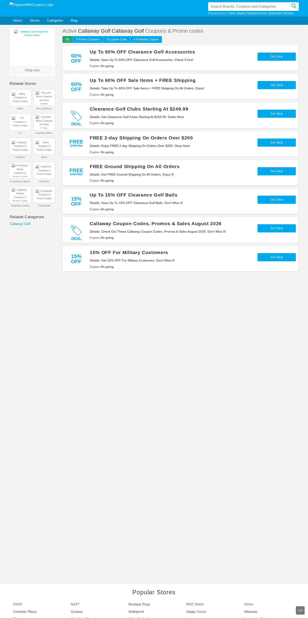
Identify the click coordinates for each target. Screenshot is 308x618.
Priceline (288, 13)
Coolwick (20, 157)
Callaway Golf (20, 224)
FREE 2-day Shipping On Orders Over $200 (141, 137)
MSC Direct (195, 604)
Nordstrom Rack (257, 13)
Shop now (32, 70)
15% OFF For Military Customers (129, 252)
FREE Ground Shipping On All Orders (134, 166)
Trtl (20, 133)
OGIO (17, 604)
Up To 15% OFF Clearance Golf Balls (133, 194)
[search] (294, 6)
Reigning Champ (20, 205)
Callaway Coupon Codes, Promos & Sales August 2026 (156, 223)
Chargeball (44, 205)
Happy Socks (196, 611)
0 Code (117, 39)
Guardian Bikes (44, 133)
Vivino (248, 604)
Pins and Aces (44, 108)
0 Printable (146, 39)
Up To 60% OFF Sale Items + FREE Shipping (142, 80)
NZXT (75, 604)
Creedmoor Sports (20, 181)
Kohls (231, 13)
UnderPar (44, 181)
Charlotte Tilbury (25, 611)
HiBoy (20, 108)
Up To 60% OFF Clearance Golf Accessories (142, 51)
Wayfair (241, 13)
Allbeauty (250, 611)
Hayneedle (275, 13)
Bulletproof (136, 611)
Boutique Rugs (139, 604)
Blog (74, 20)
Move (44, 157)
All (67, 39)
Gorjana (77, 611)
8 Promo (88, 39)
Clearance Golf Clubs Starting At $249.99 (139, 108)
